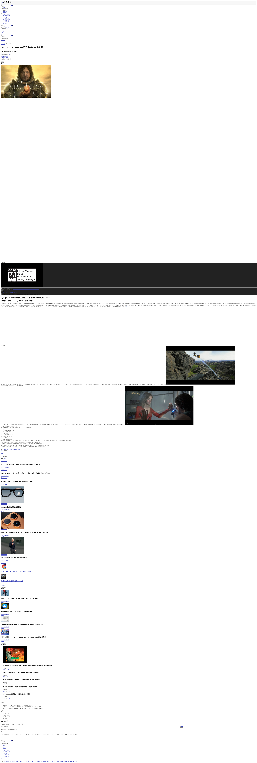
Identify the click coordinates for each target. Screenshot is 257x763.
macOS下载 (6, 27)
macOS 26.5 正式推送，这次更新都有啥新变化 (16, 694)
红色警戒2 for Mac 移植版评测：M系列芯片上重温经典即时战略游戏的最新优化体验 (27, 665)
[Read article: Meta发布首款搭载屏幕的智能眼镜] (128, 494)
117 (3, 477)
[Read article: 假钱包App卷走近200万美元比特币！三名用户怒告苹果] (128, 606)
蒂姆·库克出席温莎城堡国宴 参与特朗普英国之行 (14, 558)
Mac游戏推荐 (6, 15)
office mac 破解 (63, 734)
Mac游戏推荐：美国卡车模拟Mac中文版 (12, 581)
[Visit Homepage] (6, 2)
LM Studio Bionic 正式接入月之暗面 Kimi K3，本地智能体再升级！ (18, 706)
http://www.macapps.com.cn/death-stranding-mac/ (26, 289)
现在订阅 (3, 44)
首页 (4, 7)
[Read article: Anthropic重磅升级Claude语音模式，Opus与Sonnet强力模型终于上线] (128, 619)
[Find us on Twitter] (2, 731)
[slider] (2, 290)
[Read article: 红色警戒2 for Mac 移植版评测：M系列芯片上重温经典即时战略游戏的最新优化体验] (129, 654)
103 (3, 615)
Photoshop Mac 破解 (54, 734)
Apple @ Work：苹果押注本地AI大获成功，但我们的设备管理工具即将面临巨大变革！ (26, 298)
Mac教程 (5, 23)
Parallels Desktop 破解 (43, 734)
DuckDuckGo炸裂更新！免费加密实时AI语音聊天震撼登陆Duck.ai (20, 295)
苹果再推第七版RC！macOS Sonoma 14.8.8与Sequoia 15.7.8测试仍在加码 (23, 637)
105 (3, 641)
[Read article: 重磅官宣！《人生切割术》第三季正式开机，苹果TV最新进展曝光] (128, 593)
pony (10, 54)
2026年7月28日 (5, 601)
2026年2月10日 (5, 467)
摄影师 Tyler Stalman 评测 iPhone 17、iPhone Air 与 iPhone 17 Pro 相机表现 (24, 532)
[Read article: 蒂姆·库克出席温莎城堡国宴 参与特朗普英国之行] (128, 545)
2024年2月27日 (4, 56)
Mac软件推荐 (6, 14)
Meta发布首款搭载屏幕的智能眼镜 (11, 507)
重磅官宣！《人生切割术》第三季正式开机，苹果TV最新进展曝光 (19, 598)
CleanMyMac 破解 (72, 734)
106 (3, 602)
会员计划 (3, 40)
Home (2, 43)
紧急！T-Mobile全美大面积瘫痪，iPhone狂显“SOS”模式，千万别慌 (19, 708)
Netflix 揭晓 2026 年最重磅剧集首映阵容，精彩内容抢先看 (20, 687)
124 (3, 469)
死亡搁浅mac (17, 449)
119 (3, 485)
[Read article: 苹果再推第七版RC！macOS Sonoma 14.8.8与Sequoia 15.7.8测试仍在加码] (128, 632)
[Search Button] (12, 5)
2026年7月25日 (5, 640)
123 (3, 511)
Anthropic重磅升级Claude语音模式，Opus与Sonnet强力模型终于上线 (22, 624)
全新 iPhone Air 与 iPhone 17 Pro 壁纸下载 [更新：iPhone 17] (22, 679)
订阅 (4, 747)
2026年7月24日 (5, 627)
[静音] (1, 293)
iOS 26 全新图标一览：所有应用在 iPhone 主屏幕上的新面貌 (21, 672)
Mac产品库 (6, 20)
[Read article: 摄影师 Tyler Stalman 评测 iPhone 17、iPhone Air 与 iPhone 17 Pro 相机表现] (128, 520)
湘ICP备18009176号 (20, 734)
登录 (3, 585)
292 (3, 536)
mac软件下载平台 (7, 21)
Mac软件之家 (34, 734)
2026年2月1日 (4, 476)
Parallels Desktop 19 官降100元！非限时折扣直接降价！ (17, 571)
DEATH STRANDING (9, 449)
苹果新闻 (5, 11)
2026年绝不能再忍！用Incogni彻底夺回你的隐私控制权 (17, 301)
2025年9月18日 (5, 509)
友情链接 (28, 734)
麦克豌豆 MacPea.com (9, 734)
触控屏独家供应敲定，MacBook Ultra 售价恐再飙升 (15, 705)
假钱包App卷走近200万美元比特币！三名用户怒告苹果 (16, 611)
